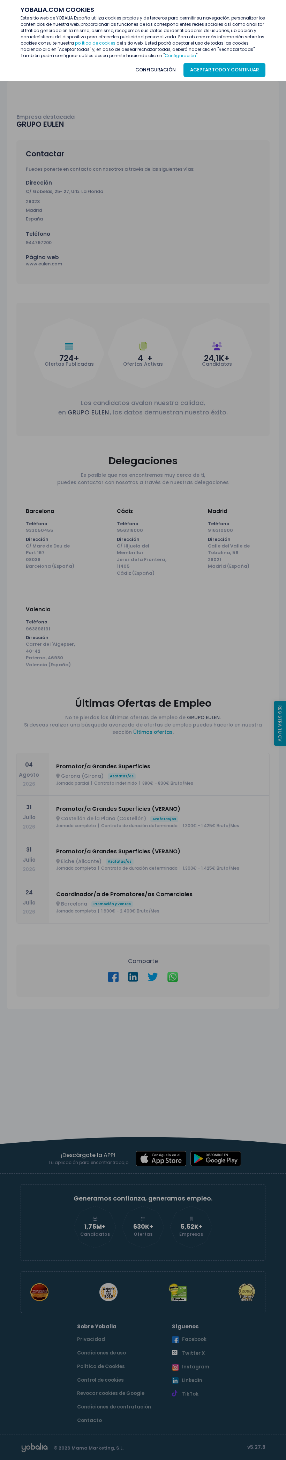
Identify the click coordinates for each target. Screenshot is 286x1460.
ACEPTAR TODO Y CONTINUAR (224, 70)
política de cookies (95, 43)
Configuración (180, 56)
